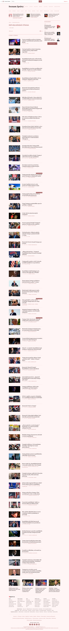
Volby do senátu (11, 605)
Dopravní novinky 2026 (55, 602)
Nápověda (27, 616)
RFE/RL (35, 477)
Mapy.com (24, 609)
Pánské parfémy (55, 611)
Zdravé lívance (37, 602)
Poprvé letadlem (45, 601)
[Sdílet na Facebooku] (40, 31)
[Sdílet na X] (41, 31)
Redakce (34, 616)
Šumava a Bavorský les (46, 602)
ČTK (27, 43)
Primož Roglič (19, 605)
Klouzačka (37, 610)
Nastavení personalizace (37, 620)
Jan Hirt (18, 602)
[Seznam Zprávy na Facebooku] (30, 624)
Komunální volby (11, 606)
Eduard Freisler (31, 71)
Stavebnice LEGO (26, 611)
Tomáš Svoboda (34, 17)
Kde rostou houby (35, 609)
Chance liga (28, 600)
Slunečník (33, 610)
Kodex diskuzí (48, 618)
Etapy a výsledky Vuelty (21, 601)
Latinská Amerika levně (47, 605)
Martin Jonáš (31, 80)
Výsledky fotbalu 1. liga (29, 601)
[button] (10, 15)
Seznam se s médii (42, 618)
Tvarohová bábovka (38, 604)
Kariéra (23, 616)
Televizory (45, 611)
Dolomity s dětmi (46, 606)
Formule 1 (27, 605)
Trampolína (29, 610)
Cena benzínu (40, 609)
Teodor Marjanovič (32, 244)
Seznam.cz (65, 1)
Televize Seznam (35, 618)
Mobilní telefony (21, 611)
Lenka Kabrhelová (32, 361)
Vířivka (52, 610)
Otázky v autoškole (55, 605)
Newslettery (54, 618)
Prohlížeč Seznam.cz (28, 618)
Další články (52, 43)
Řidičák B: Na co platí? (55, 604)
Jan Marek (30, 573)
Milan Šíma (31, 477)
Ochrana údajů (43, 616)
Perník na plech (37, 606)
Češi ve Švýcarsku (46, 604)
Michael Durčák (32, 407)
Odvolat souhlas (29, 620)
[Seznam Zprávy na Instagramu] (34, 624)
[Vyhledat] (40, 1)
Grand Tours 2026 (20, 606)
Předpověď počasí (29, 609)
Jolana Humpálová (32, 429)
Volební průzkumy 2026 (12, 601)
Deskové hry (41, 611)
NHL (27, 606)
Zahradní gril (49, 610)
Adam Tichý (30, 111)
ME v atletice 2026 (29, 604)
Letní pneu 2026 (54, 600)
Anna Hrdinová (31, 177)
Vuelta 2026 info (19, 600)
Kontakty (31, 616)
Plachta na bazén (24, 610)
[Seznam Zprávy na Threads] (36, 624)
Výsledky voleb (11, 602)
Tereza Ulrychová (32, 225)
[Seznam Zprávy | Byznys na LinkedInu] (39, 624)
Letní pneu (37, 611)
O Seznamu (20, 616)
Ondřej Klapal (31, 100)
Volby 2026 (10, 600)
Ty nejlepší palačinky (38, 600)
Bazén (21, 610)
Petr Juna (50, 17)
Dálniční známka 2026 (55, 601)
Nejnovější (47, 21)
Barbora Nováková (32, 495)
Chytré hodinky (49, 611)
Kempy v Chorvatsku (46, 600)
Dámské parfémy (32, 611)
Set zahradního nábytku (42, 610)
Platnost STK (54, 606)
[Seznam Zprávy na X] (32, 624)
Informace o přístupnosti (50, 616)
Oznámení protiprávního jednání (18, 618)
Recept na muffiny (37, 601)
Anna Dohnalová (32, 129)
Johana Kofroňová (17, 18)
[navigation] (1, 1)
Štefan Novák (16, 17)
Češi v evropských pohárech (47, 609)
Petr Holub (30, 167)
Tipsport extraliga (29, 602)
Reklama (38, 616)
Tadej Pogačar (19, 604)
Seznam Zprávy (31, 53)
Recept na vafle (37, 605)
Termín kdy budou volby (12, 604)
